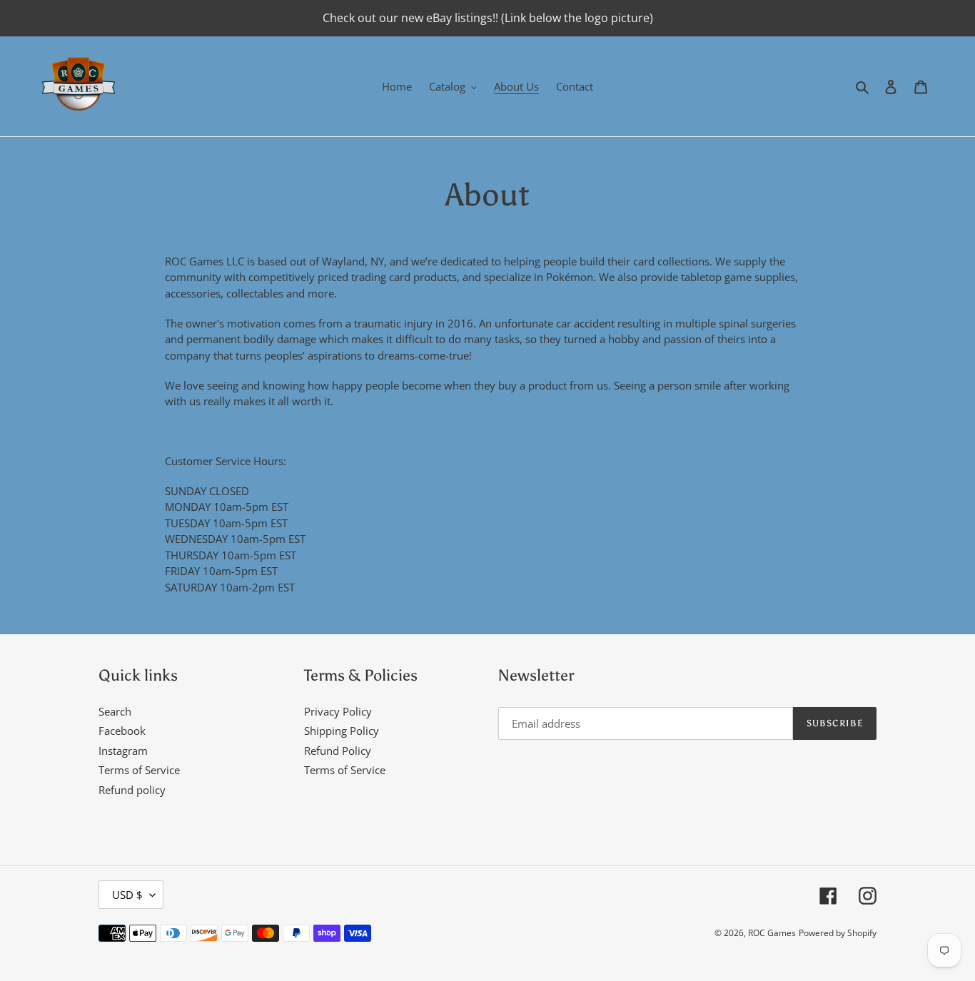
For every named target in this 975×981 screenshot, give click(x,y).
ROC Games (772, 933)
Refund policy (132, 790)
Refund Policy (337, 750)
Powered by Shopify (838, 933)
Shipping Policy (341, 730)
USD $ (127, 895)
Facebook (122, 730)
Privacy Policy (338, 711)
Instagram (123, 750)
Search (114, 711)
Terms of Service (139, 770)
